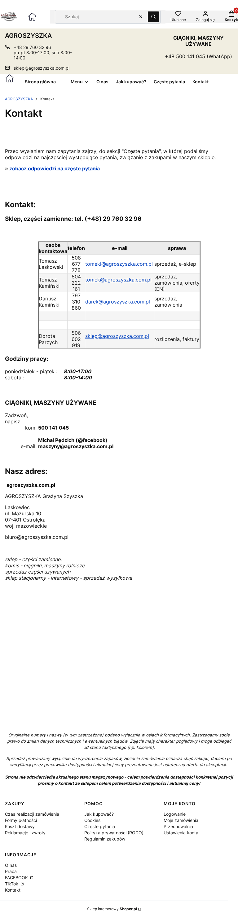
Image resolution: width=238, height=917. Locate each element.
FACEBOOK (17, 877)
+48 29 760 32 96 (32, 47)
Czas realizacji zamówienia (32, 814)
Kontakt (12, 890)
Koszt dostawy (20, 826)
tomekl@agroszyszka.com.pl (119, 264)
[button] (153, 16)
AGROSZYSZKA (19, 99)
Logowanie (175, 814)
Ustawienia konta (181, 832)
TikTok (12, 883)
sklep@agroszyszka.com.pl (41, 68)
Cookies (92, 820)
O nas (11, 865)
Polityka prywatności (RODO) (113, 832)
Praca (11, 871)
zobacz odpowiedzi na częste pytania (54, 168)
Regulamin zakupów (104, 838)
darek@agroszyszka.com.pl (117, 302)
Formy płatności (21, 820)
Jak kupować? (99, 814)
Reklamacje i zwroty (25, 832)
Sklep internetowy (112, 908)
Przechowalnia (178, 826)
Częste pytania (99, 826)
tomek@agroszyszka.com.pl (118, 280)
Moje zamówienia (181, 820)
